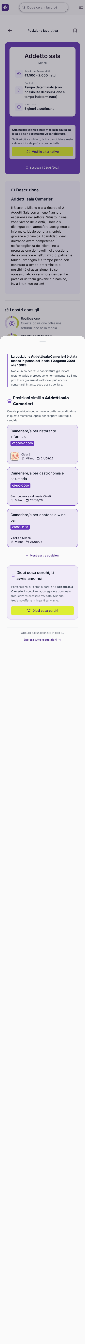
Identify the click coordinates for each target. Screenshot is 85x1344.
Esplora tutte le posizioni (40, 639)
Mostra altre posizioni (45, 555)
